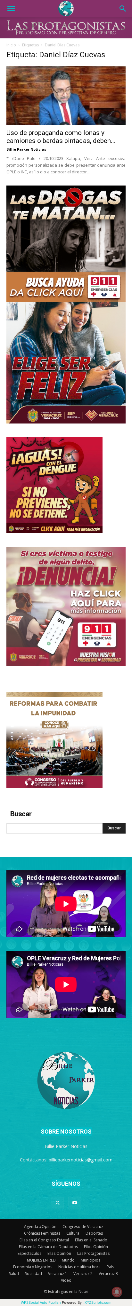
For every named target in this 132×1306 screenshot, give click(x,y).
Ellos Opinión (96, 1246)
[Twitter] (57, 1203)
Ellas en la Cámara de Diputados (48, 1246)
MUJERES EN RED (41, 1260)
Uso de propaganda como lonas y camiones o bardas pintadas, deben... (61, 137)
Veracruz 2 (83, 1273)
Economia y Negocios (32, 1267)
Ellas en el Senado (91, 1240)
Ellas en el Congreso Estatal (44, 1240)
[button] (11, 8)
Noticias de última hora (79, 1267)
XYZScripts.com (98, 1302)
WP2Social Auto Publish (41, 1302)
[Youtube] (74, 1203)
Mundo (68, 1260)
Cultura (72, 1233)
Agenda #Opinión (40, 1226)
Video (66, 1280)
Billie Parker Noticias (26, 149)
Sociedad (33, 1273)
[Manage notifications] (117, 1292)
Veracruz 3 (108, 1273)
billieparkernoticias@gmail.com (80, 1160)
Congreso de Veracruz (82, 1226)
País (110, 1267)
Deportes (94, 1233)
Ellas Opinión (59, 1253)
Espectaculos (29, 1253)
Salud (14, 1273)
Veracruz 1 (57, 1273)
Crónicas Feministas (42, 1233)
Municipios (90, 1260)
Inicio (11, 45)
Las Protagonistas (93, 1253)
